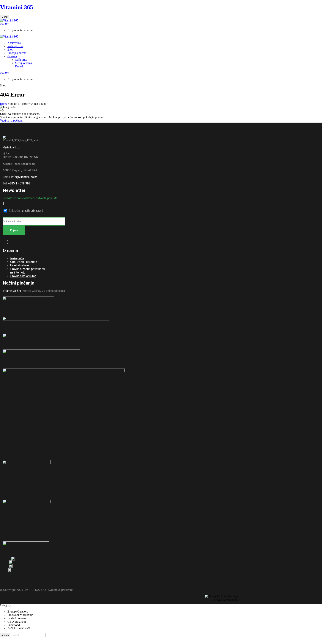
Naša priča (21, 59)
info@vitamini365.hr (24, 177)
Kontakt (19, 66)
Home (3, 103)
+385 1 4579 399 (19, 183)
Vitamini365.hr (12, 291)
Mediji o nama (23, 63)
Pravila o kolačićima (23, 276)
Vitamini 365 (16, 7)
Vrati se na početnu (11, 120)
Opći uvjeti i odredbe (23, 262)
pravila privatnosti (32, 210)
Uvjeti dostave (19, 265)
